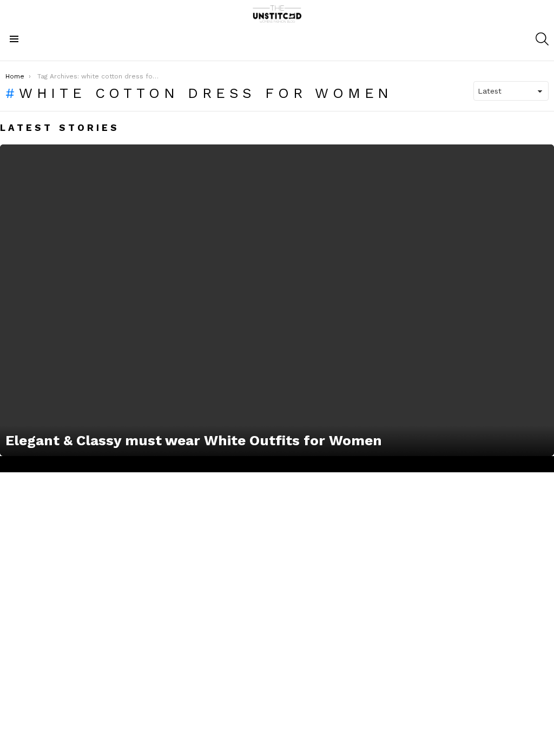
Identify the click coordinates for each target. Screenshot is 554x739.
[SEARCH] (542, 39)
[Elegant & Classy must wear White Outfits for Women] (277, 300)
